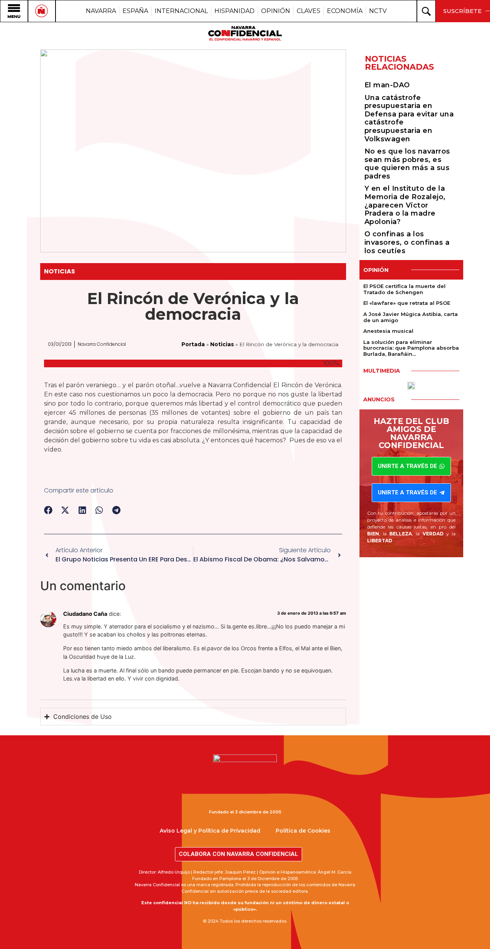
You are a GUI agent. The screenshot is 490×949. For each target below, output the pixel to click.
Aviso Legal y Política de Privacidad (210, 830)
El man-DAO (387, 85)
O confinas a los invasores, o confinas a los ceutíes (407, 242)
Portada (193, 344)
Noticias (59, 271)
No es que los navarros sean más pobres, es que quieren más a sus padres (407, 163)
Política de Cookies (303, 830)
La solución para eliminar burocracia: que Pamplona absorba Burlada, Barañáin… (411, 348)
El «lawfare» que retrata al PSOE (406, 303)
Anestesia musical (388, 331)
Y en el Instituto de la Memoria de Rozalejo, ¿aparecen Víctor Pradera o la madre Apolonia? (405, 205)
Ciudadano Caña (85, 613)
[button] (48, 510)
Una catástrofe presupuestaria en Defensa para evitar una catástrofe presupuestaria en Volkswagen (409, 118)
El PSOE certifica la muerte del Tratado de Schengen (404, 289)
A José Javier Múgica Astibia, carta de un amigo (410, 317)
